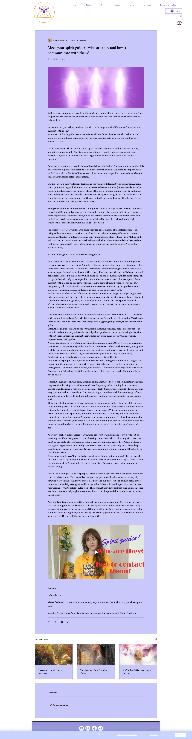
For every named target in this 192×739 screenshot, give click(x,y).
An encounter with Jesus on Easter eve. (50, 671)
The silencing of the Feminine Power (93, 671)
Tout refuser (166, 735)
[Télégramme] (100, 728)
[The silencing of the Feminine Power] (96, 654)
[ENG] (179, 23)
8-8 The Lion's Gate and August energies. (137, 671)
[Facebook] (94, 728)
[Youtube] (81, 728)
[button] (181, 16)
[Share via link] (68, 622)
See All (154, 639)
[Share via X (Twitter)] (55, 622)
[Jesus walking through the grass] (53, 654)
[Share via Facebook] (49, 622)
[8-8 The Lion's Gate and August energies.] (138, 654)
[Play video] (96, 552)
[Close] (188, 735)
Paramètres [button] (154, 735)
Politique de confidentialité (127, 735)
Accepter (180, 735)
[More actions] (142, 40)
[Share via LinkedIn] (61, 622)
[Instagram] (87, 728)
